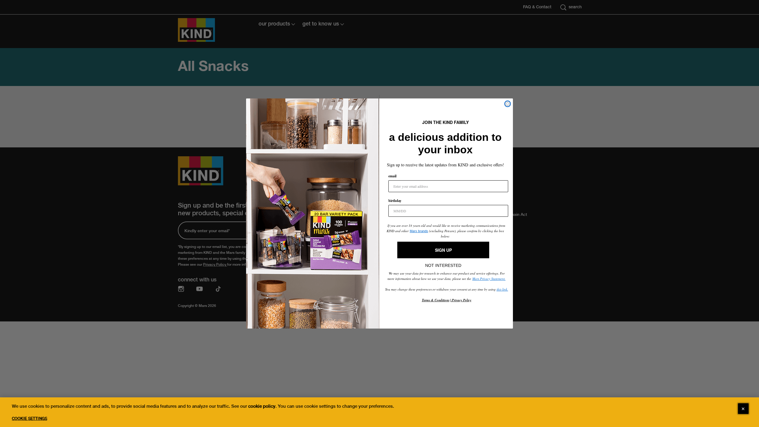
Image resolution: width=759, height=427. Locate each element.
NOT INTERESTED (443, 264)
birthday (394, 200)
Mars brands (419, 231)
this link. (502, 289)
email (392, 176)
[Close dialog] (508, 104)
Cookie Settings (29, 418)
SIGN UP (443, 250)
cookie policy (261, 406)
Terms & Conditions (435, 300)
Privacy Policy (461, 300)
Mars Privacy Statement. (489, 278)
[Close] (743, 408)
